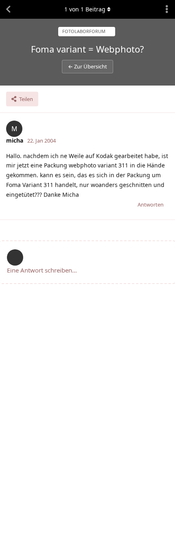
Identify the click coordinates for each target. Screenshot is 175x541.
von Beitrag (84, 9)
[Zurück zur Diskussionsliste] (8, 9)
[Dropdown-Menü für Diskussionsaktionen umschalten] (167, 9)
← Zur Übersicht (87, 66)
